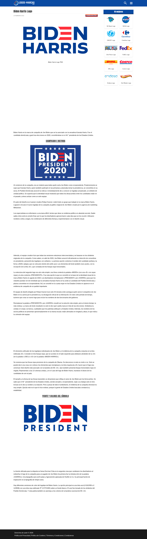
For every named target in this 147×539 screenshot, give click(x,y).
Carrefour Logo (126, 40)
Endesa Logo (111, 83)
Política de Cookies (38, 535)
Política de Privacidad (22, 535)
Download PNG (91, 15)
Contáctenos (69, 535)
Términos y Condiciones (55, 535)
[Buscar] (125, 4)
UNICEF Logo (111, 40)
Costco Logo (126, 69)
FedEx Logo (126, 54)
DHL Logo (111, 69)
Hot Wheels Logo (126, 83)
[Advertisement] (56, 83)
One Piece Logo (111, 54)
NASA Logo (126, 26)
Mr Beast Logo (111, 26)
